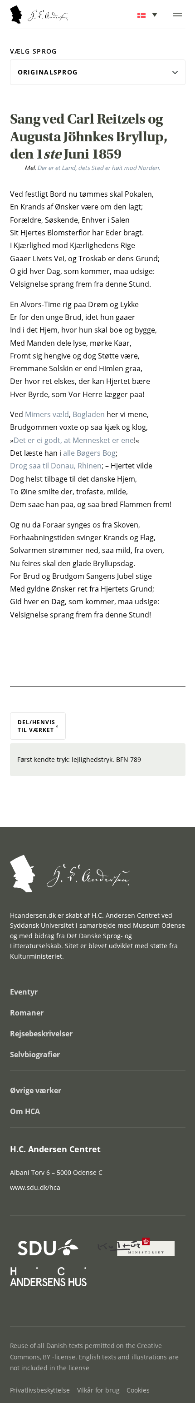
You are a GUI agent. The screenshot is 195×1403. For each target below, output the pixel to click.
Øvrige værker (35, 1090)
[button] (148, 14)
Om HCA (25, 1111)
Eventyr (24, 992)
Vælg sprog (33, 51)
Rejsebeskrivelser (41, 1034)
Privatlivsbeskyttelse (40, 1390)
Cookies (138, 1390)
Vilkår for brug (98, 1390)
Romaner (27, 1013)
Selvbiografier (35, 1055)
